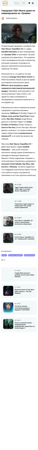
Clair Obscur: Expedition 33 (15, 255)
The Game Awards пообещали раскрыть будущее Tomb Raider (22, 308)
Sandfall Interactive (29, 255)
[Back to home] (31, 445)
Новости (4, 255)
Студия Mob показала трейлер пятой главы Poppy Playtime (24, 274)
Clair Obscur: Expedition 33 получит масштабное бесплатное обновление (24, 222)
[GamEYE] (5, 3)
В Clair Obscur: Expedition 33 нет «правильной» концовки (24, 238)
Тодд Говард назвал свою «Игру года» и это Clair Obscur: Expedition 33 (24, 189)
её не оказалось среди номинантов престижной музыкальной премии (17, 88)
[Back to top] (35, 445)
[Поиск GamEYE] (24, 3)
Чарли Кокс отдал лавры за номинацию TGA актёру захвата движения (24, 205)
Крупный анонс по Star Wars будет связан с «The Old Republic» (24, 291)
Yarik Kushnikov (11, 18)
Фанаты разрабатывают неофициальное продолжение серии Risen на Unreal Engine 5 (25, 325)
